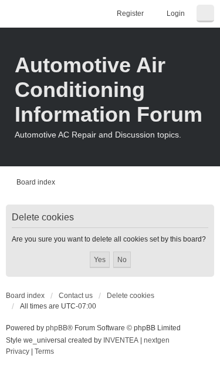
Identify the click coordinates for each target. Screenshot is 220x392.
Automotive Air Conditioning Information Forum (108, 89)
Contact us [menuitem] (76, 296)
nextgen (157, 340)
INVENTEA (120, 340)
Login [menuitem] (176, 13)
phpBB (56, 328)
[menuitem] (17, 352)
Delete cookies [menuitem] (130, 296)
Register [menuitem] (130, 13)
